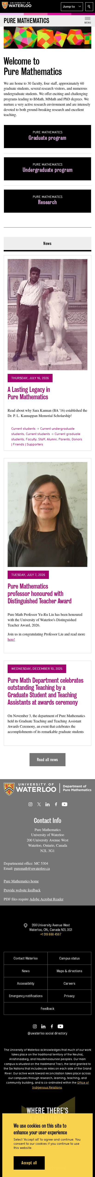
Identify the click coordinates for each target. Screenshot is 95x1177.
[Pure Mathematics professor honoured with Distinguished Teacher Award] (47, 514)
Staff (41, 439)
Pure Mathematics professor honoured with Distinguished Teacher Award (39, 593)
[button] (72, 7)
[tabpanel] (47, 508)
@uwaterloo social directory (47, 1033)
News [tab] (47, 243)
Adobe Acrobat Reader (46, 899)
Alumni (52, 439)
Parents (64, 439)
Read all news (47, 759)
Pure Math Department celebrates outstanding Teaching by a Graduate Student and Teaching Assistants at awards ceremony (45, 691)
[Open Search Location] (89, 6)
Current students (23, 428)
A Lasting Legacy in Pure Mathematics (29, 393)
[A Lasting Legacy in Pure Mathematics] (47, 314)
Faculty (31, 439)
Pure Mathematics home (21, 881)
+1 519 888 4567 (50, 934)
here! (11, 639)
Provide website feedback (22, 890)
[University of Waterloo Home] (16, 6)
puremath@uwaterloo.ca (32, 868)
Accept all (29, 1162)
